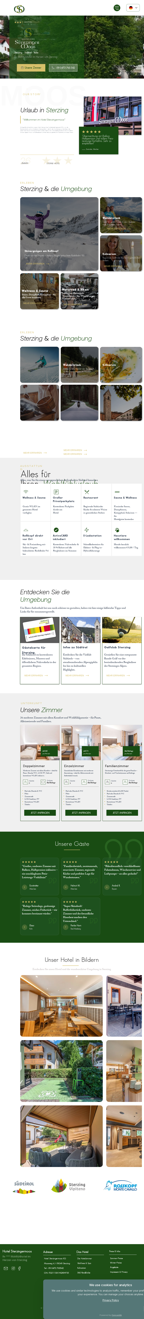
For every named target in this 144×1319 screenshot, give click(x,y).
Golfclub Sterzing (117, 647)
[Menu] (116, 7)
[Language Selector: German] (133, 8)
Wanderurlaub (111, 218)
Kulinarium (109, 254)
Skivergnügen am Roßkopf (41, 251)
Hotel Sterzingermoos (17, 1158)
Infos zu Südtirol (75, 647)
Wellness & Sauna (35, 291)
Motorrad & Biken (75, 289)
